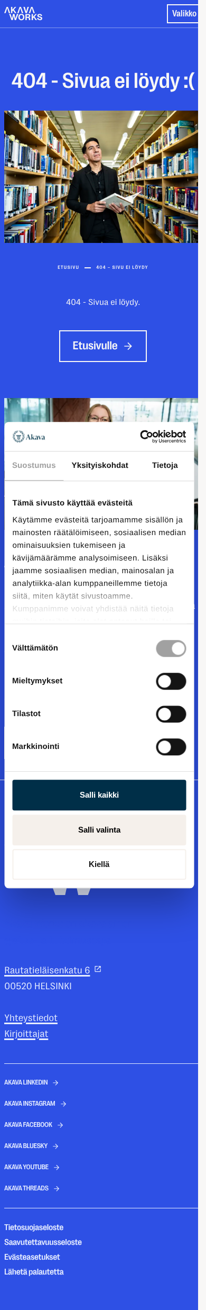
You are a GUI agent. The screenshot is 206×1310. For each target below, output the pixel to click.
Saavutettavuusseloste (43, 1242)
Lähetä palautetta (33, 1272)
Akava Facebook (28, 1125)
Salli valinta (99, 829)
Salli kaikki (99, 794)
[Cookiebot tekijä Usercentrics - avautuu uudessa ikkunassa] (141, 437)
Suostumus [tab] (34, 465)
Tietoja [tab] (165, 465)
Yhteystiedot (31, 1018)
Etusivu (68, 267)
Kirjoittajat (26, 1034)
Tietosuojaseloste (33, 1227)
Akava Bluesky (26, 1146)
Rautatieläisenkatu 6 (47, 970)
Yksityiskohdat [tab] (100, 465)
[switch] (171, 679)
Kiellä (99, 864)
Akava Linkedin (26, 1083)
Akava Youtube (26, 1167)
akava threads (26, 1188)
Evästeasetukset (32, 1257)
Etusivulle (95, 346)
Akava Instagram (29, 1104)
